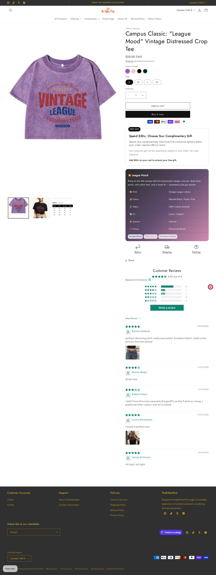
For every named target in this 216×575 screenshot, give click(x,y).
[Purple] (127, 71)
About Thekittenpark (69, 499)
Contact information (115, 569)
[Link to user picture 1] (132, 352)
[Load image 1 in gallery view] (18, 208)
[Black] (139, 71)
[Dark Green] (145, 71)
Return (138, 252)
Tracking (196, 252)
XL (157, 82)
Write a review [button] (167, 307)
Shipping (129, 61)
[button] (10, 10)
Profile (10, 505)
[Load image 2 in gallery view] (40, 208)
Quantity (129, 88)
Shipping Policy (118, 505)
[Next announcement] (147, 3)
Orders (10, 499)
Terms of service (81, 569)
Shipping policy (97, 569)
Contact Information (69, 505)
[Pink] (133, 71)
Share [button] (131, 260)
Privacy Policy (117, 515)
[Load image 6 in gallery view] (62, 208)
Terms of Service (119, 499)
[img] (132, 326)
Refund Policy (117, 510)
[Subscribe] (57, 532)
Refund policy (52, 569)
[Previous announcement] (69, 3)
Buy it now (158, 114)
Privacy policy (66, 569)
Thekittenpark (20, 569)
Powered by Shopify (35, 569)
